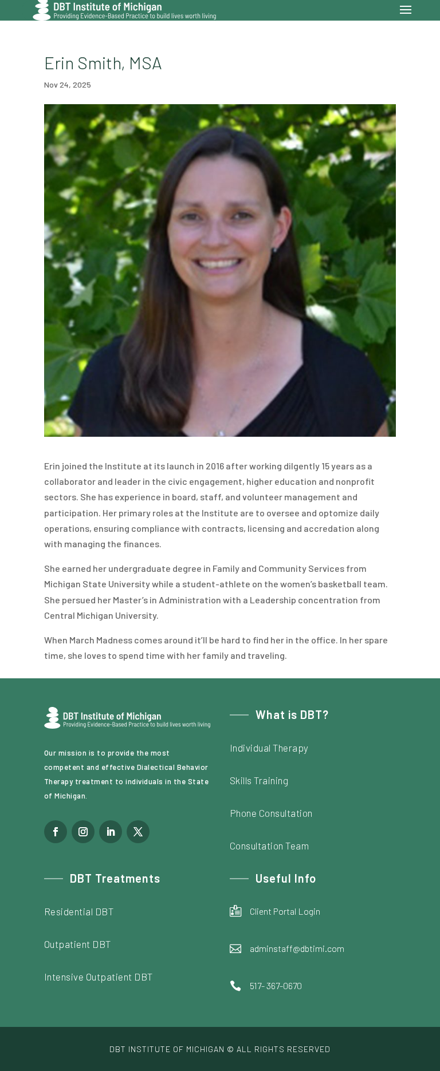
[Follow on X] (138, 831)
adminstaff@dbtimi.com (297, 948)
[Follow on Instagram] (83, 831)
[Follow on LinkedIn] (110, 831)
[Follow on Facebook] (55, 831)
